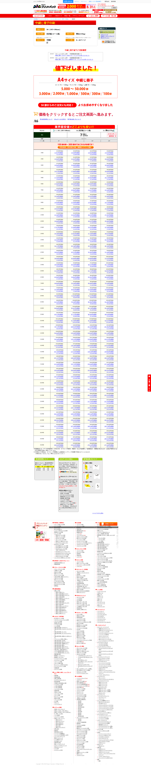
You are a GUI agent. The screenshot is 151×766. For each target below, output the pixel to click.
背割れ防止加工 (57, 742)
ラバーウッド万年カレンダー (105, 735)
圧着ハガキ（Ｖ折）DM (82, 601)
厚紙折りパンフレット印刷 (82, 752)
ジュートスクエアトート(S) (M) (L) (106, 640)
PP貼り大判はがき (59, 722)
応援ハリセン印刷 (82, 681)
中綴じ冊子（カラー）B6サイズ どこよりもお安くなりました (72, 55)
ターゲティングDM (58, 750)
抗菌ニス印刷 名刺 (60, 604)
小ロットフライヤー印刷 (102, 559)
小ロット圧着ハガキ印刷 (82, 578)
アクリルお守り (100, 616)
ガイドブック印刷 (58, 669)
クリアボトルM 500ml (103, 645)
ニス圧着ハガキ (80, 581)
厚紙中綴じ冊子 (57, 654)
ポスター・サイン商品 (82, 612)
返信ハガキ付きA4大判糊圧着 (83, 590)
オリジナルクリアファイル (103, 680)
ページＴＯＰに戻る (97, 513)
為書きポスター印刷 (81, 635)
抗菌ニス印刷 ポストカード (61, 611)
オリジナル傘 (100, 729)
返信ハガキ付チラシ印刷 (59, 582)
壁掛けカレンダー (102, 688)
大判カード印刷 (57, 692)
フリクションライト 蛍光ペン (105, 712)
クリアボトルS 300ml (103, 643)
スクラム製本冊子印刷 (61, 651)
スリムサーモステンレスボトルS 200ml (106, 649)
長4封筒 (79, 702)
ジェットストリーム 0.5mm (104, 664)
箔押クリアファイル (103, 685)
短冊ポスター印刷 (80, 632)
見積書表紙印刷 (100, 542)
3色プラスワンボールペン (104, 702)
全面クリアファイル (103, 682)
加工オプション (105, 37)
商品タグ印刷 (57, 698)
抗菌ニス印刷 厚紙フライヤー (62, 593)
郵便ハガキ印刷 (100, 580)
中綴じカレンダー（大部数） (105, 689)
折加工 (61, 710)
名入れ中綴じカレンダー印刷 (62, 547)
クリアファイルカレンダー (82, 673)
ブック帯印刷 (57, 625)
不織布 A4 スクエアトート (104, 628)
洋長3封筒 (80, 705)
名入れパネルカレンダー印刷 (62, 556)
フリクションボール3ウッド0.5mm (106, 708)
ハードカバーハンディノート (105, 715)
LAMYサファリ (102, 668)
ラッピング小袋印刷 (81, 725)
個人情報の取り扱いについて (78, 763)
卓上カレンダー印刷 (60, 538)
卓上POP (78, 629)
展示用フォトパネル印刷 (82, 625)
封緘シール (99, 599)
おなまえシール (80, 691)
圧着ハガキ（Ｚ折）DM (82, 603)
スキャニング (104, 34)
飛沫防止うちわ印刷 (58, 532)
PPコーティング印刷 (58, 696)
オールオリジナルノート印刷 (60, 658)
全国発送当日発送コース (59, 562)
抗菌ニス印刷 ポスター (60, 608)
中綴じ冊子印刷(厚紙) (102, 547)
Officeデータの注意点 (60, 119)
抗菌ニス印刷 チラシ (60, 592)
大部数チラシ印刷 (58, 570)
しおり (79, 533)
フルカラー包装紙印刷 (81, 722)
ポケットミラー (102, 677)
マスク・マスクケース (102, 720)
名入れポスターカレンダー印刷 (62, 554)
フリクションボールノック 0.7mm (106, 705)
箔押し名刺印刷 (57, 678)
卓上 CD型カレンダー (82, 660)
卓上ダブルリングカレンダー (62, 542)
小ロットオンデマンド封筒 (82, 717)
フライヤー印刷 (80, 550)
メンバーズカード (58, 704)
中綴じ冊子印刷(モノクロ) (103, 545)
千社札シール (100, 592)
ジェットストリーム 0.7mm (104, 662)
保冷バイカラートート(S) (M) (105, 639)
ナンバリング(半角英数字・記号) (61, 734)
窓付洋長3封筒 (81, 707)
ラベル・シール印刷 (81, 688)
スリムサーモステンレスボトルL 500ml (106, 654)
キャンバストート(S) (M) (104, 631)
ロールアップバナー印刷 (82, 541)
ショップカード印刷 (58, 689)
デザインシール (80, 693)
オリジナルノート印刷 (59, 660)
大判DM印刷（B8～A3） (82, 586)
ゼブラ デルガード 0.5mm (104, 658)
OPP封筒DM (79, 607)
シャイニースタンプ (82, 678)
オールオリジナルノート (104, 695)
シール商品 (100, 589)
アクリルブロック (101, 617)
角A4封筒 (80, 711)
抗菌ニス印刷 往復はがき (61, 607)
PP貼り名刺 (58, 725)
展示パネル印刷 (80, 623)
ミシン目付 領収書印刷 (102, 581)
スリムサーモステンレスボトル (104, 646)
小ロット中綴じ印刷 (58, 663)
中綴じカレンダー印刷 (60, 536)
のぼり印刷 (80, 641)
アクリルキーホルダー (102, 614)
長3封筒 (79, 701)
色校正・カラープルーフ (107, 36)
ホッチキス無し (102, 539)
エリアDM (56, 748)
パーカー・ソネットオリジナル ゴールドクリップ (107, 672)
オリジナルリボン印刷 (81, 696)
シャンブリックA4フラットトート (106, 633)
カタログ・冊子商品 (59, 616)
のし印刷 (56, 701)
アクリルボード (100, 611)
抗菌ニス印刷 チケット (60, 613)
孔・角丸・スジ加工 (58, 713)
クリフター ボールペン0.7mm (105, 665)
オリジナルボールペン (102, 661)
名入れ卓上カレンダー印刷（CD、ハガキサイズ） (61, 549)
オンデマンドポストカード (60, 680)
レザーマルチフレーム (103, 738)
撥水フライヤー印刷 (58, 579)
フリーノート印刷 (58, 661)
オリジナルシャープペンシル (103, 656)
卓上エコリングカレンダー (83, 664)
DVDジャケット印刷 (81, 740)
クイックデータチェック (59, 736)
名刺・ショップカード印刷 (82, 563)
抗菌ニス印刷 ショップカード (62, 605)
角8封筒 (79, 714)
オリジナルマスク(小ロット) (105, 721)
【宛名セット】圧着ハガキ (82, 580)
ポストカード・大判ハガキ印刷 (83, 564)
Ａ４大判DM (79, 598)
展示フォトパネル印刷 (81, 538)
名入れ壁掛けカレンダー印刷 (62, 545)
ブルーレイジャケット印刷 (82, 741)
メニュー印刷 (100, 577)
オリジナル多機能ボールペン (103, 700)
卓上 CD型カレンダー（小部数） (84, 670)
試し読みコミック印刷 (59, 618)
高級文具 (99, 747)
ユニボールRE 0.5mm (103, 667)
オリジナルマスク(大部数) (104, 723)
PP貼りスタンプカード (60, 727)
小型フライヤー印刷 (58, 578)
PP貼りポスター (59, 719)
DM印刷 (78, 574)
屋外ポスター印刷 (80, 637)
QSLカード (56, 702)
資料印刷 (106, 536)
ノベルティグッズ (101, 625)
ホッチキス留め (102, 538)
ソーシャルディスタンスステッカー (84, 749)
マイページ (84, 1)
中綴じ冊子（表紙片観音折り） (61, 649)
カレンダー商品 (80, 646)
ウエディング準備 (80, 746)
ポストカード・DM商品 (82, 569)
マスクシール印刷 (80, 690)
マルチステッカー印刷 (81, 545)
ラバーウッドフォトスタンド (105, 733)
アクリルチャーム (101, 613)
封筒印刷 (81, 699)
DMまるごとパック (58, 747)
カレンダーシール (101, 602)
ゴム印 (79, 679)
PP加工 (59, 718)
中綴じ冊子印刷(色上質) (102, 548)
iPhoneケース (100, 744)
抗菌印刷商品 (57, 588)
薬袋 (98, 759)
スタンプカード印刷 (58, 693)
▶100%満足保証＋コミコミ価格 (106, 5)
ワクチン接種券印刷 (101, 584)
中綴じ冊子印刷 (60, 640)
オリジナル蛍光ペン (101, 711)
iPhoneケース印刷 (80, 747)
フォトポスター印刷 (81, 618)
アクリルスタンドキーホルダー (104, 622)
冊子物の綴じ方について (74, 119)
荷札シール (99, 600)
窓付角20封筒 (81, 716)
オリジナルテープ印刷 (81, 694)
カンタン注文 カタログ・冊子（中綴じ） (60, 19)
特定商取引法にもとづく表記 (92, 763)
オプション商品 (58, 707)
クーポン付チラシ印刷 (59, 581)
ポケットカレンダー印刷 (61, 539)
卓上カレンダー (102, 692)
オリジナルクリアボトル (102, 642)
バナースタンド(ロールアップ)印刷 (84, 640)
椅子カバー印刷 (81, 643)
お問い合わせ (68, 1)
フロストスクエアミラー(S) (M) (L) (106, 679)
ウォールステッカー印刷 (83, 685)
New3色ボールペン (103, 703)
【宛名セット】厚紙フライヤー (83, 587)
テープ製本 (101, 541)
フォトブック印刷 (58, 621)
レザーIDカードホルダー (104, 736)
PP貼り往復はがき (59, 724)
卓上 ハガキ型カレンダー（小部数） (84, 668)
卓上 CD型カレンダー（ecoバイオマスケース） (85, 662)
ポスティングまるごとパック (60, 745)
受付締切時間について (46, 119)
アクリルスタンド (101, 620)
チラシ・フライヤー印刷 (59, 569)
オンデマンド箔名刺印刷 (102, 566)
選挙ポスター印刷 (80, 634)
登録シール (99, 594)
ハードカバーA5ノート (103, 717)
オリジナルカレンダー (102, 686)
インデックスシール (101, 591)
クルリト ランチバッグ (103, 636)
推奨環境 (115, 763)
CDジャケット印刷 (81, 738)
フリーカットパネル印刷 (82, 628)
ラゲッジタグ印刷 (58, 699)
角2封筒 (79, 708)
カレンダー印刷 (57, 533)
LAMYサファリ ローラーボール (105, 670)
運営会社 (68, 763)
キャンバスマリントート (104, 637)
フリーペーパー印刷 (61, 639)
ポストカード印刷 (80, 526)
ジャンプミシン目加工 (59, 716)
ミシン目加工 (57, 715)
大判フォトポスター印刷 (82, 536)
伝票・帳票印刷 (81, 682)
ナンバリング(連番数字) (59, 733)
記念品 (98, 732)
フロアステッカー (101, 606)
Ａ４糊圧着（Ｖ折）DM (82, 606)
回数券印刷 (79, 726)
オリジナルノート (101, 694)
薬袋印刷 (78, 723)
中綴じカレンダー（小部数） (105, 691)
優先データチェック (58, 737)
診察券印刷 (56, 690)
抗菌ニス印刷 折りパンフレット (62, 598)
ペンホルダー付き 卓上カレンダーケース (85, 658)
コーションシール (101, 603)
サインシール (100, 597)
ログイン (77, 1)
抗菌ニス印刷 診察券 (60, 596)
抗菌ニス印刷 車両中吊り (61, 610)
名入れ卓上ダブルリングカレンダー (63, 553)
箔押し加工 (56, 728)
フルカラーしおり (80, 755)
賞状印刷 (99, 569)
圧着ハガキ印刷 (80, 577)
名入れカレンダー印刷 (59, 544)
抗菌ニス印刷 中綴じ (60, 601)
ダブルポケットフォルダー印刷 (83, 729)
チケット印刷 (57, 695)
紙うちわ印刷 (57, 527)
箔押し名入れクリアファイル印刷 (104, 527)
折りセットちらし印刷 (59, 575)
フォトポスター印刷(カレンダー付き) (62, 557)
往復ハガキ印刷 (80, 589)
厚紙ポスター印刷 (80, 615)
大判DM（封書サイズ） (82, 609)
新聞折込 (56, 585)
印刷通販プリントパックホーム (41, 19)
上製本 (78, 750)
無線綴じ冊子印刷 (58, 622)
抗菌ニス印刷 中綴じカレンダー (62, 602)
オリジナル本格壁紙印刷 (83, 684)
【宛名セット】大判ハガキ (82, 584)
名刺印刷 (56, 675)
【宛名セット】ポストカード (83, 572)
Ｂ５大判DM (79, 600)
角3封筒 (79, 710)
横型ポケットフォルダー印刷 (83, 728)
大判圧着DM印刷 (80, 583)
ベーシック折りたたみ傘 (104, 730)
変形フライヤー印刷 (58, 573)
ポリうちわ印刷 (57, 526)
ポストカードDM (80, 597)
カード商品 (62, 673)
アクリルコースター (101, 619)
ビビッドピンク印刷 (81, 548)
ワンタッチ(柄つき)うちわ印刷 (60, 530)
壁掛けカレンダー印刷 (60, 535)
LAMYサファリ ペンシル (104, 659)
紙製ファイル (79, 753)
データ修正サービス (58, 739)
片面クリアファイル (103, 683)
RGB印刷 (79, 522)
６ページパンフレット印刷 (60, 666)
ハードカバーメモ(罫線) (104, 718)
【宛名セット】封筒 (81, 697)
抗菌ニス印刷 (57, 590)
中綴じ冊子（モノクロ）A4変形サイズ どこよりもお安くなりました (74, 59)
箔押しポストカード (81, 592)
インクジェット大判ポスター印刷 (84, 621)
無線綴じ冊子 (79, 532)
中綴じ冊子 (79, 529)
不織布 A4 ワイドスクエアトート (106, 630)
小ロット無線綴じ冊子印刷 (103, 533)
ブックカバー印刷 (58, 624)
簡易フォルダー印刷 (81, 735)
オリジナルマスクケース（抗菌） (106, 726)
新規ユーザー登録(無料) (95, 1)
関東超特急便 (57, 564)
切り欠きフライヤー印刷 (59, 584)
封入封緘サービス (58, 741)
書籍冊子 (59, 655)
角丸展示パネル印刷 (81, 626)
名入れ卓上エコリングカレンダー (63, 551)
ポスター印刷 (79, 614)
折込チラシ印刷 (57, 572)
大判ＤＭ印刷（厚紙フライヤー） (61, 576)
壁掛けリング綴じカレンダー (62, 541)
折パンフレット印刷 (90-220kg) (61, 664)
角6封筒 (79, 713)
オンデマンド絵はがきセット (103, 532)
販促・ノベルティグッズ (59, 744)
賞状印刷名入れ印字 (58, 731)
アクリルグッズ (101, 609)
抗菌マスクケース (101, 583)
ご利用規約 (109, 763)
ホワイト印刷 (80, 560)
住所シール (99, 605)
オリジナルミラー (101, 676)
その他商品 (79, 676)
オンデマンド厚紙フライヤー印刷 (104, 562)
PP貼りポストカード (60, 721)
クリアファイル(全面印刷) (103, 529)
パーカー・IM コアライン (104, 674)
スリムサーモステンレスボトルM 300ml (106, 652)
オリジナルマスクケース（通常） (106, 727)
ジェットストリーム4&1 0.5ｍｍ (106, 709)
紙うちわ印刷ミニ (58, 529)
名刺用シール (100, 595)
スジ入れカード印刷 (58, 684)
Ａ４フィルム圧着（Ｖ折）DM (83, 604)
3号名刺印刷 (60, 683)
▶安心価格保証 (102, 4)
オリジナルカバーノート (102, 714)
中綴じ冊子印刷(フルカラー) (103, 544)
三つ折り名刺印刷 (58, 687)
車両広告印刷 (79, 617)
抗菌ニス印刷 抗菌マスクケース (62, 595)
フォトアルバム (81, 535)
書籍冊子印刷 (100, 551)
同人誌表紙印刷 (80, 744)
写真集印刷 (56, 667)
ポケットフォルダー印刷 (82, 731)
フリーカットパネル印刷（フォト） (84, 542)
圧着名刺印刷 (57, 677)
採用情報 (103, 763)
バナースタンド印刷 (81, 539)
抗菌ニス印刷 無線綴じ (60, 599)
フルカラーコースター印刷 (103, 575)
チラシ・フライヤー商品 (60, 567)
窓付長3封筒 (80, 703)
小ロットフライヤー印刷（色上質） (105, 560)
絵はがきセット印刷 (81, 575)
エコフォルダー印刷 (81, 737)
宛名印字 (56, 730)
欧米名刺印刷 (57, 681)
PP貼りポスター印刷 (81, 620)
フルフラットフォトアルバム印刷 (61, 619)
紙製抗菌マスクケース (103, 724)
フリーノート (101, 699)
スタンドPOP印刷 (80, 631)
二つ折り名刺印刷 (58, 686)
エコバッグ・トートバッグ (103, 627)
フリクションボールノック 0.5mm (106, 706)
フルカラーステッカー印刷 (82, 544)
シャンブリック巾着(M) (104, 634)
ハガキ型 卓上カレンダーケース (85, 655)
